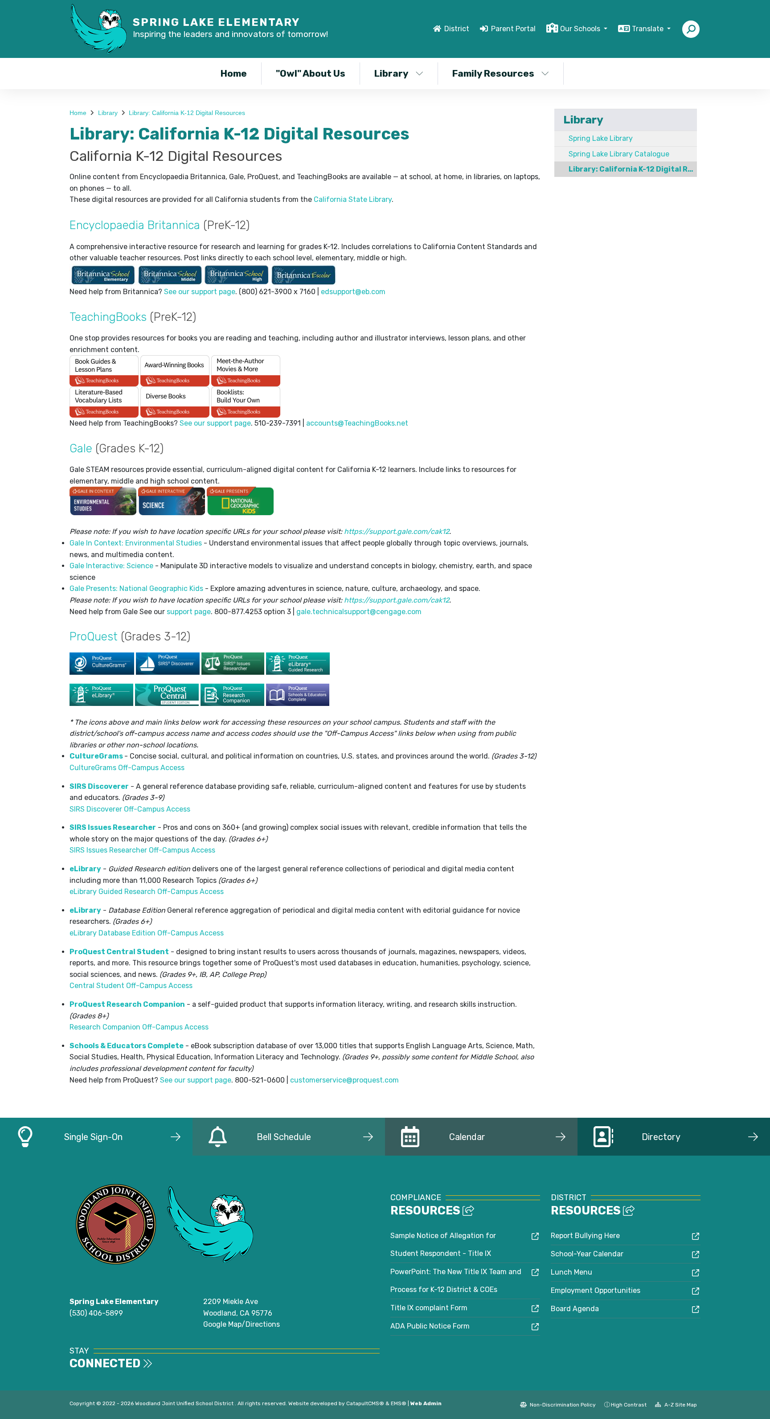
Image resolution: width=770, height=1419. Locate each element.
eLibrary (85, 869)
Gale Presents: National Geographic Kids (136, 588)
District (456, 29)
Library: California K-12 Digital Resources (187, 112)
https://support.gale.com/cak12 (396, 531)
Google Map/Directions (241, 1324)
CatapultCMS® (365, 1403)
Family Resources (493, 73)
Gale (81, 448)
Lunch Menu (571, 1272)
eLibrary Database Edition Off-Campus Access (147, 933)
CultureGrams (96, 756)
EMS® (398, 1403)
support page (189, 611)
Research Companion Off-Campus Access (139, 1027)
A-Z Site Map (680, 1405)
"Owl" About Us (310, 73)
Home (234, 73)
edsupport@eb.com (353, 291)
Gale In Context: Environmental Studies (136, 543)
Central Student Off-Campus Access (131, 985)
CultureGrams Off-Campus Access (127, 767)
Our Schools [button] (581, 29)
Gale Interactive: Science (111, 566)
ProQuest (94, 636)
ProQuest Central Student (119, 951)
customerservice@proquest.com (344, 1080)
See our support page (199, 291)
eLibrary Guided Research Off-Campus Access (147, 891)
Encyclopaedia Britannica (135, 225)
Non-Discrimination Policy (562, 1405)
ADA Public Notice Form (430, 1326)
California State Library (353, 199)
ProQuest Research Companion (127, 1004)
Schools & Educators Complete (127, 1046)
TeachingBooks (108, 317)
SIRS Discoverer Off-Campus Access (130, 809)
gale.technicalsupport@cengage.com (359, 611)
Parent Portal (513, 29)
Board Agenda (575, 1308)
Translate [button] (648, 29)
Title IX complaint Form (428, 1308)
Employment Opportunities (595, 1290)
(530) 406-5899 (96, 1313)
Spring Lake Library (601, 138)
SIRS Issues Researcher (113, 827)
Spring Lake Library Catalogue (619, 154)
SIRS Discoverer (99, 786)
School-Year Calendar (587, 1254)
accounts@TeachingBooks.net (357, 423)
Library (391, 73)
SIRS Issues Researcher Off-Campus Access (142, 850)
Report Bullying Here (585, 1235)
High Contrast (629, 1405)
